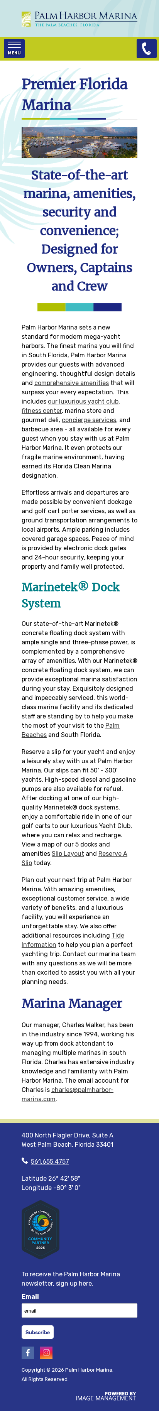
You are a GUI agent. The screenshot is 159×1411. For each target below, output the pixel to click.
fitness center (42, 410)
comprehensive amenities (71, 383)
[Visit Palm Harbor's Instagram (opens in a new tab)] (46, 1356)
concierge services (89, 420)
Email (30, 1296)
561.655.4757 (50, 1161)
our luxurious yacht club (83, 401)
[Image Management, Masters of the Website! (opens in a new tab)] (106, 1398)
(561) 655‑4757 (147, 48)
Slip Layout (68, 853)
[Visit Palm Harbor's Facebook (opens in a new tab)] (28, 1356)
